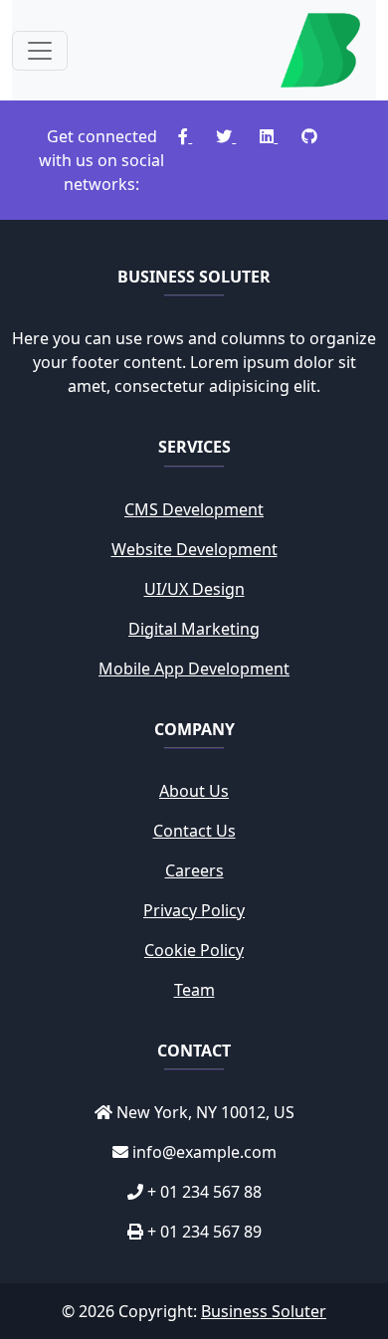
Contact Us (194, 831)
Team (194, 990)
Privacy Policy (194, 910)
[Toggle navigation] (40, 51)
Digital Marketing (194, 629)
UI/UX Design (194, 589)
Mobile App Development (194, 668)
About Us (194, 791)
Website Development (194, 549)
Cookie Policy (194, 950)
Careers (194, 870)
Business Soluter (263, 1311)
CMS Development (194, 509)
